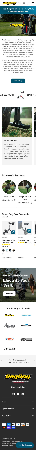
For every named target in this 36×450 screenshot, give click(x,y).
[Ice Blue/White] (7, 250)
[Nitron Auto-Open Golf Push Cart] (9, 228)
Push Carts (9, 197)
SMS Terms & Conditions (9, 443)
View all (5, 217)
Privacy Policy (6, 441)
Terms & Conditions (17, 441)
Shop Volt (9, 293)
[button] (28, 3)
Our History (18, 81)
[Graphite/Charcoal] (3, 250)
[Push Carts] (9, 187)
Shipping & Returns (7, 445)
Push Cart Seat (23, 240)
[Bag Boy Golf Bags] (25, 187)
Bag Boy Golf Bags (25, 198)
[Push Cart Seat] (25, 228)
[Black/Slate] (10, 250)
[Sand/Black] (13, 250)
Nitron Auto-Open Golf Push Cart (9, 241)
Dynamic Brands (10, 438)
